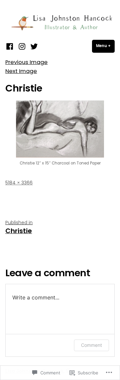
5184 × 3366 (19, 182)
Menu (105, 45)
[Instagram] (22, 46)
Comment (91, 345)
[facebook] (10, 46)
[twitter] (33, 46)
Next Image (21, 71)
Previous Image (26, 62)
